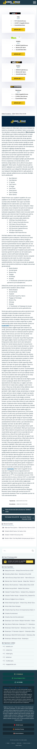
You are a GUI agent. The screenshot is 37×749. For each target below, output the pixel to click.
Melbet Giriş (6, 687)
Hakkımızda (19, 743)
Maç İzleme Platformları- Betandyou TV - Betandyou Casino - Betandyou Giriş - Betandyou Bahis (20, 624)
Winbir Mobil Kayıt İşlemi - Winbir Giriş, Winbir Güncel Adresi (20, 603)
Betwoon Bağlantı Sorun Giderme (14, 599)
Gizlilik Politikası (18, 745)
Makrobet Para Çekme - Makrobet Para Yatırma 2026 (20, 527)
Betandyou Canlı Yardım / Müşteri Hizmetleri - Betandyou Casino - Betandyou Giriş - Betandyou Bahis (20, 620)
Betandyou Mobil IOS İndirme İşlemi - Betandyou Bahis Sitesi (20, 635)
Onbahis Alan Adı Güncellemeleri (14, 617)
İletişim (8, 743)
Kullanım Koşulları (26, 743)
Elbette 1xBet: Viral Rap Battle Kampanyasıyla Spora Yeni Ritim (20, 538)
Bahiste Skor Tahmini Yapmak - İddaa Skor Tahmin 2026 (20, 581)
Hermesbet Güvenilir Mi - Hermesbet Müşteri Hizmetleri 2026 (18, 518)
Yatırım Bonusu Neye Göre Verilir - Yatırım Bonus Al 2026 (20, 577)
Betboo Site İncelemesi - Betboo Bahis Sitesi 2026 (19, 585)
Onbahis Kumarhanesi (11, 613)
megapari (22, 687)
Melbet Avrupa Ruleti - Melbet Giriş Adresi (17, 588)
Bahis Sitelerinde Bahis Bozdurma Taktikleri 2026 (18, 510)
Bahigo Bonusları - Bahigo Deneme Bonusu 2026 (19, 570)
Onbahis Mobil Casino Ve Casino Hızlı (15, 531)
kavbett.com (9, 646)
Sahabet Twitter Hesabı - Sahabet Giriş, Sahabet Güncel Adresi (20, 595)
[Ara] (33, 551)
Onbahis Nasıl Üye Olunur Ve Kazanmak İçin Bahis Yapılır (20, 610)
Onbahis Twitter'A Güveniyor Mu (14, 535)
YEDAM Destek (19, 725)
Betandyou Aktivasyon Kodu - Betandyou (16, 638)
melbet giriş (9, 653)
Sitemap (13, 743)
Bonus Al (29, 561)
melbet (17, 687)
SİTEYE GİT (17, 29)
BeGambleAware (19, 733)
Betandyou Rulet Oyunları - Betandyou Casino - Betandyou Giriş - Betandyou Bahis (20, 628)
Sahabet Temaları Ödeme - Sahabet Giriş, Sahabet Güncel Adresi (20, 592)
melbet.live (9, 650)
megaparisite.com (11, 664)
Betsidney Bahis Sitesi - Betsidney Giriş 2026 (18, 574)
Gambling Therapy (19, 729)
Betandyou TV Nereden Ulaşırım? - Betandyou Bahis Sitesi (20, 631)
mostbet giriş (9, 661)
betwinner (9, 657)
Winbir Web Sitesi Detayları (13, 606)
